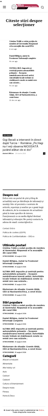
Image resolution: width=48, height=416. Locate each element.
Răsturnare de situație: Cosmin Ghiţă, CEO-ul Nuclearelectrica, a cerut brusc (23, 94)
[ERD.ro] (24, 7)
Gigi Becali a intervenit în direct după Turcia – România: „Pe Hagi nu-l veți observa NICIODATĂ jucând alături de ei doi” (23, 144)
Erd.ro (41, 410)
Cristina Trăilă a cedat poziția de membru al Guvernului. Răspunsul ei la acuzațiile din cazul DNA (23, 43)
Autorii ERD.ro (8, 153)
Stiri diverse (7, 135)
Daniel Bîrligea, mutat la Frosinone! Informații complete (22, 56)
